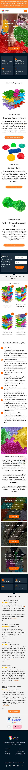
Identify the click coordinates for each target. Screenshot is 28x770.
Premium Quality (19, 587)
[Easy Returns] (3, 586)
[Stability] (3, 68)
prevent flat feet (22, 125)
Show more (14, 617)
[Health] (3, 59)
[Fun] (16, 68)
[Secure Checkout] (3, 580)
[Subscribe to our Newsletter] (2, 255)
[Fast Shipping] (16, 580)
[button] (2, 440)
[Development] (16, 59)
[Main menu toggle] (25, 11)
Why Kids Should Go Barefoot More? (14, 524)
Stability (4, 70)
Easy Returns (5, 587)
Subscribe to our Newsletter (5, 257)
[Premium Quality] (16, 586)
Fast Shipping (18, 581)
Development (18, 60)
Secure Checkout (6, 581)
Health (3, 60)
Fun (16, 70)
